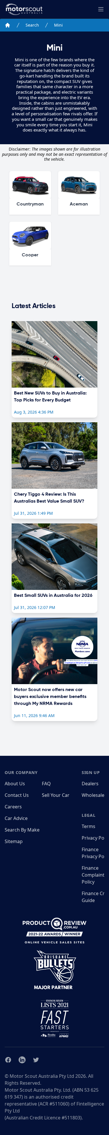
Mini (58, 25)
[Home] (7, 25)
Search (32, 25)
